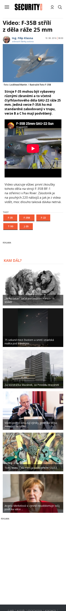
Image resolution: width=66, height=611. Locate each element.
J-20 (26, 226)
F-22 (43, 217)
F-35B (27, 217)
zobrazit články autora (23, 41)
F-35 (10, 217)
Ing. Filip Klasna (22, 38)
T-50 (10, 226)
